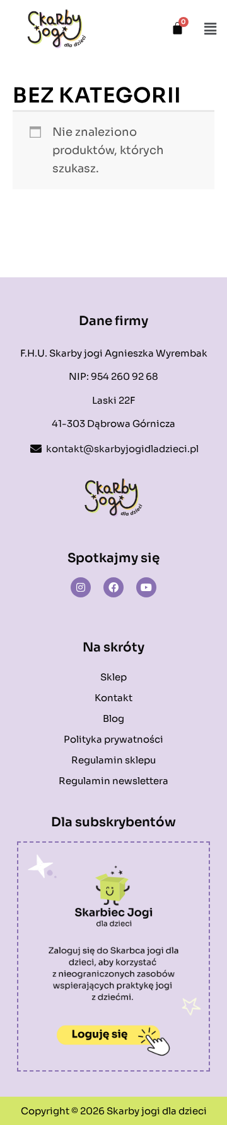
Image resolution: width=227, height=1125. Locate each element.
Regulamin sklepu (113, 760)
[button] (210, 29)
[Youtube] (146, 587)
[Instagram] (81, 587)
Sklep (113, 677)
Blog (113, 718)
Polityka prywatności (113, 739)
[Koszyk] (177, 28)
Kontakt (113, 698)
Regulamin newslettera (113, 781)
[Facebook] (113, 587)
